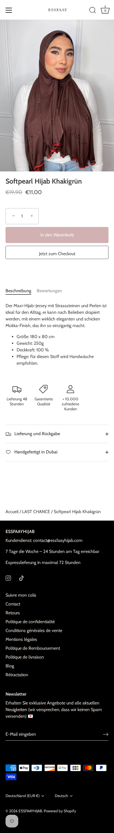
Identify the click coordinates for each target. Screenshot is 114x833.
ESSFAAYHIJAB (30, 811)
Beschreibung (18, 290)
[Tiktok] (21, 577)
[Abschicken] (105, 734)
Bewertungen (49, 290)
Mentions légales (21, 639)
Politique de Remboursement (33, 648)
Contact (13, 604)
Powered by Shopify (60, 811)
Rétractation (17, 674)
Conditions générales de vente (34, 630)
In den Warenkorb (57, 234)
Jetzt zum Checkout (57, 253)
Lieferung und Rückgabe (36, 433)
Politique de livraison (25, 657)
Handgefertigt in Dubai (35, 452)
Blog (10, 666)
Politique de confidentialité (30, 621)
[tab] (21, 291)
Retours (13, 612)
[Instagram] (8, 577)
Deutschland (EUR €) (23, 795)
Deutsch (61, 795)
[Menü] (9, 10)
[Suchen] (93, 11)
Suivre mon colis (21, 595)
